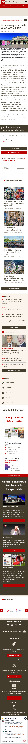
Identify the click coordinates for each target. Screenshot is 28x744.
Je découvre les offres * (14, 152)
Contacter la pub (14, 655)
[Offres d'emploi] (25, 383)
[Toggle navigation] (26, 2)
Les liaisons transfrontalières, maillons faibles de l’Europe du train (14, 278)
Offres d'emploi (10, 382)
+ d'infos (14, 520)
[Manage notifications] (24, 741)
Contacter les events (14, 698)
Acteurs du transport (11, 403)
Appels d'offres (10, 393)
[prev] (1, 610)
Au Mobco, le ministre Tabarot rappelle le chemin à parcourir (14, 204)
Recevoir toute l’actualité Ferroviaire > (16, 6)
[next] (26, 610)
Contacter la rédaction (14, 677)
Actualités (3, 19)
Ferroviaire (9, 19)
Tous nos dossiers (14, 288)
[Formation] (25, 388)
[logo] (14, 611)
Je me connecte (15, 148)
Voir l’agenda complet (14, 370)
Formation (8, 387)
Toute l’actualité (14, 327)
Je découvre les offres (14, 475)
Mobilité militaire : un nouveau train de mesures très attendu (13, 252)
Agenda (8, 398)
